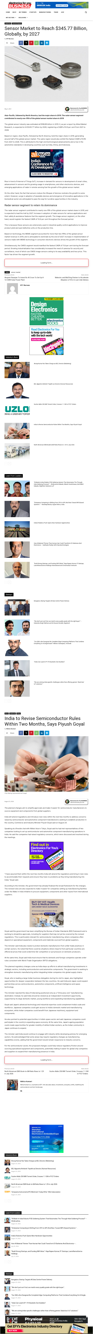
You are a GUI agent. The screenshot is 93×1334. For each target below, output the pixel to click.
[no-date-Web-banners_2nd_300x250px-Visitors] (46, 177)
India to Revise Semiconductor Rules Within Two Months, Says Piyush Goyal (58, 424)
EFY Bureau (10, 39)
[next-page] (9, 463)
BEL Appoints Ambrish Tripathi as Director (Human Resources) (53, 384)
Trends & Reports (16, 23)
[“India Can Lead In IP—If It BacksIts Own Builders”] (17, 668)
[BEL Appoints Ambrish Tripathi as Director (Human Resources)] (17, 390)
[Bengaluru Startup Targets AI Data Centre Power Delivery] (17, 607)
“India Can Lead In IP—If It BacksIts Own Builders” (49, 662)
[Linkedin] (41, 43)
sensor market (15, 272)
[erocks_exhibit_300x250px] (46, 325)
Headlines (7, 23)
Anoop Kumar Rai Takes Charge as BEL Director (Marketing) (52, 363)
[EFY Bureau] (12, 288)
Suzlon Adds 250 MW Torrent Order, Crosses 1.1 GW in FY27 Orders (55, 404)
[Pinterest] (31, 43)
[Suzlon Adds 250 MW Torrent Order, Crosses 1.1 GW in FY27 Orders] (17, 410)
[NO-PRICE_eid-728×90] (46, 1333)
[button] (85, 12)
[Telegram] (47, 43)
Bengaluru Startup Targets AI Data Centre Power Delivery (51, 601)
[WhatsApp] (36, 43)
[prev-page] (6, 463)
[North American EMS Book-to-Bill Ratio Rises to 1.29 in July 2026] (17, 451)
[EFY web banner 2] (61, 8)
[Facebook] (21, 43)
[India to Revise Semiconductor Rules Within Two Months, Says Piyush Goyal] (17, 431)
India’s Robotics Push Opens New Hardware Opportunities (52, 523)
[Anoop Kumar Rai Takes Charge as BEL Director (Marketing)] (17, 370)
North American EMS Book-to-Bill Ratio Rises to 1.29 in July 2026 (54, 445)
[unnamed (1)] (46, 354)
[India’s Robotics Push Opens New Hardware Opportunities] (17, 529)
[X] (26, 43)
